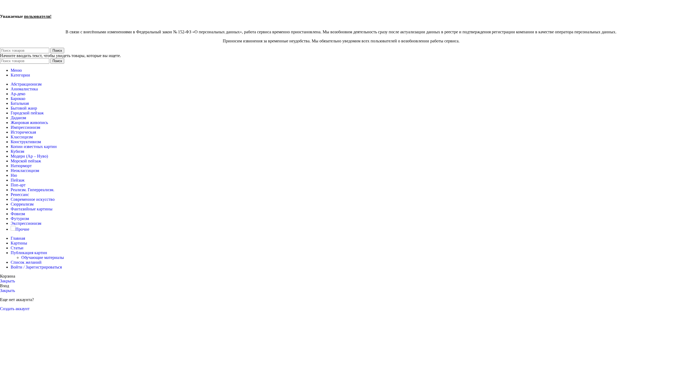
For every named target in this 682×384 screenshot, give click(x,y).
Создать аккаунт (15, 308)
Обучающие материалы (42, 257)
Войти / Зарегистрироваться (36, 267)
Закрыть (7, 281)
